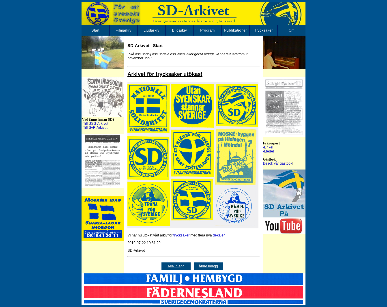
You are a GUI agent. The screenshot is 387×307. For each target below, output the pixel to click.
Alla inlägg (176, 266)
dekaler (219, 235)
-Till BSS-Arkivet (95, 123)
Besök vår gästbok (277, 163)
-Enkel (268, 147)
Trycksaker (263, 30)
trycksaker (181, 235)
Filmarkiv (123, 30)
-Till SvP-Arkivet (95, 127)
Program (207, 30)
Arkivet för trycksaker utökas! (164, 74)
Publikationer (235, 30)
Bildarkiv (179, 30)
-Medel (268, 151)
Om (292, 30)
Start (95, 30)
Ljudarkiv (151, 30)
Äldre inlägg (208, 266)
